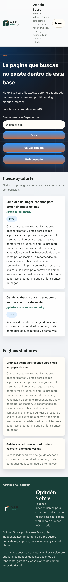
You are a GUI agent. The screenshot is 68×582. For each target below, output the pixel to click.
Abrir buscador (34, 159)
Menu (59, 23)
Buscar (34, 135)
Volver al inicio (34, 147)
